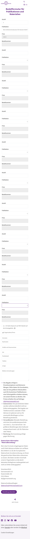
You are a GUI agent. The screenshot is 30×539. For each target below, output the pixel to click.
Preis (3, 34)
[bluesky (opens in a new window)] (8, 521)
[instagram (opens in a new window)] (5, 521)
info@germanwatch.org (11, 401)
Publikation (5, 27)
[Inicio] (6, 3)
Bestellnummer (6, 41)
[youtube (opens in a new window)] (15, 521)
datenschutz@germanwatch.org (11, 485)
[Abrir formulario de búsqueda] (24, 1)
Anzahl (4, 19)
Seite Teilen (15, 502)
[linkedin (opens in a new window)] (2, 521)
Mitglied (24, 527)
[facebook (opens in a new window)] (12, 521)
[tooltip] (15, 328)
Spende (7, 527)
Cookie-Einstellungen (7, 532)
